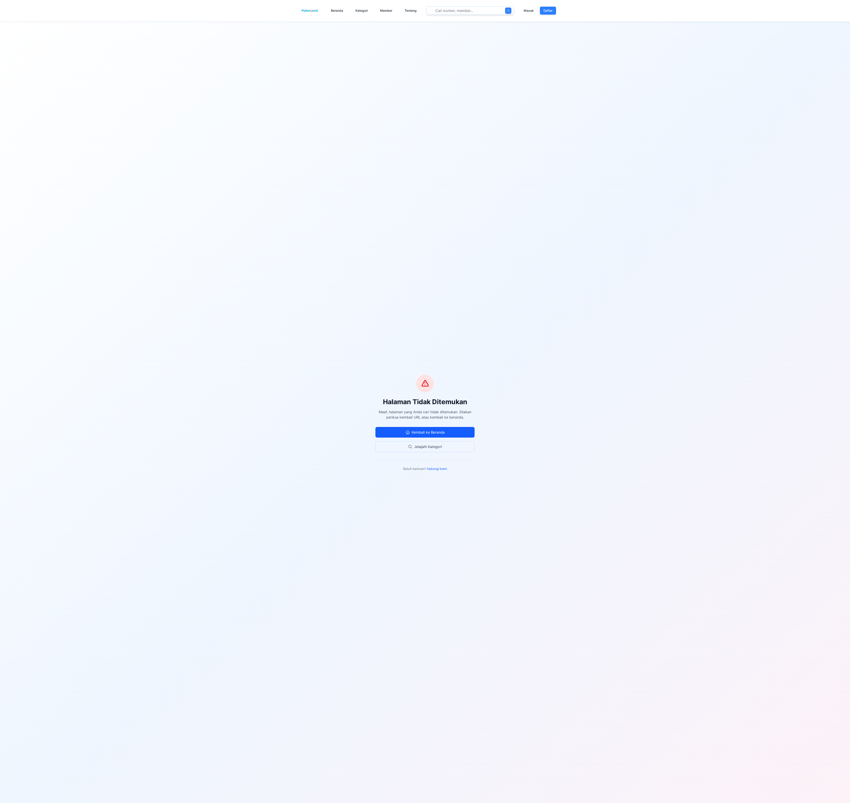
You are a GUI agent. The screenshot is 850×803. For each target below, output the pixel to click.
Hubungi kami (437, 469)
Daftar (547, 10)
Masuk (529, 10)
